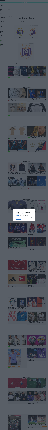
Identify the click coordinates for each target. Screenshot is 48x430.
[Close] (33, 209)
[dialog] (24, 215)
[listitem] (24, 217)
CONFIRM (19, 219)
